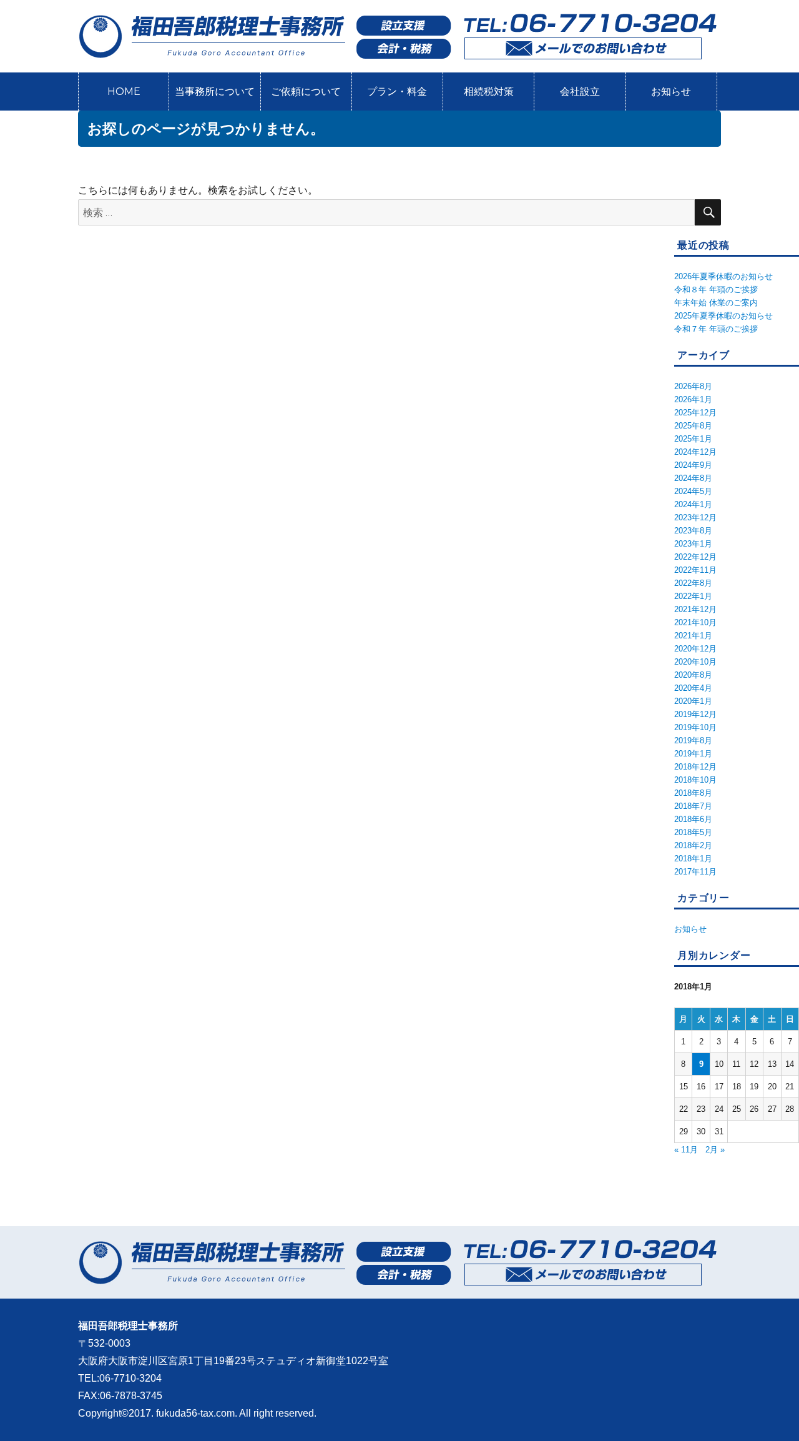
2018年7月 (693, 806)
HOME (123, 91)
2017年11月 (695, 871)
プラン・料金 (397, 91)
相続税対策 (489, 91)
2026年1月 (693, 399)
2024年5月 (693, 491)
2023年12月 (695, 517)
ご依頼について (306, 91)
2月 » (715, 1149)
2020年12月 (695, 648)
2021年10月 (695, 622)
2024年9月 (693, 465)
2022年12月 (695, 557)
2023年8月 (693, 530)
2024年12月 (695, 452)
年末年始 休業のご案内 (716, 302)
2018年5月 (693, 832)
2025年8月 (693, 425)
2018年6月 (693, 819)
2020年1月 (693, 701)
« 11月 (686, 1149)
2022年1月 (693, 596)
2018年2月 (693, 845)
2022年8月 (693, 583)
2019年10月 (695, 727)
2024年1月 (693, 504)
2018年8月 (693, 793)
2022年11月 (695, 570)
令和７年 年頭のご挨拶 (716, 329)
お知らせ (671, 91)
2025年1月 (693, 438)
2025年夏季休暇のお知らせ (723, 315)
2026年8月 (693, 386)
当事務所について (215, 91)
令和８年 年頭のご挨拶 (716, 289)
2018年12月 (695, 766)
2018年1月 (693, 858)
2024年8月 (693, 478)
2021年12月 (695, 609)
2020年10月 (695, 661)
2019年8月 (693, 740)
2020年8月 (693, 675)
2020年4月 (693, 688)
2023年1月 (693, 543)
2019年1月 (693, 753)
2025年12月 (695, 412)
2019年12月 (695, 714)
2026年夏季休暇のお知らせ (723, 276)
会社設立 (580, 91)
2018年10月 (695, 780)
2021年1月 (693, 635)
